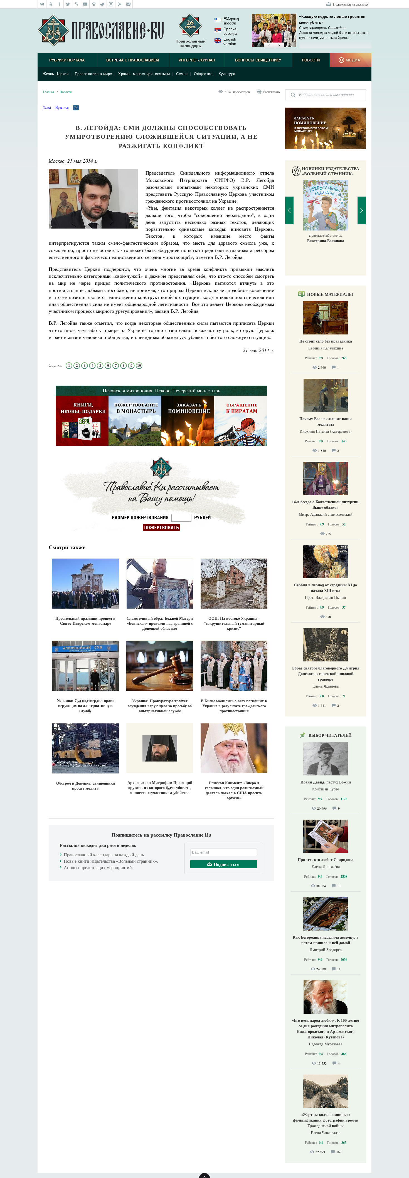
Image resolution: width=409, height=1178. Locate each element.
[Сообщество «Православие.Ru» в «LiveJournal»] (76, 4)
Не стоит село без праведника (325, 341)
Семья (182, 74)
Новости (311, 60)
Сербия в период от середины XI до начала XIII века (325, 587)
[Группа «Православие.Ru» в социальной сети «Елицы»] (94, 4)
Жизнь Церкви (55, 74)
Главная (48, 92)
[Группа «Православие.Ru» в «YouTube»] (85, 4)
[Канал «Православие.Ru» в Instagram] (111, 4)
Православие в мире (93, 74)
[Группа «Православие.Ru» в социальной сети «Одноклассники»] (50, 4)
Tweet (47, 107)
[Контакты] (128, 4)
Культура (227, 74)
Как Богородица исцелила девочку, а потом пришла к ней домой (325, 940)
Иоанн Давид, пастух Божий (325, 782)
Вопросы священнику (258, 60)
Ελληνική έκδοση (231, 20)
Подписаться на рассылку (351, 4)
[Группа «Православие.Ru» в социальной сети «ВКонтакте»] (42, 4)
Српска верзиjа (230, 31)
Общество (203, 74)
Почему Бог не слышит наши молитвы (325, 421)
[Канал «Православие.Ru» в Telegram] (102, 4)
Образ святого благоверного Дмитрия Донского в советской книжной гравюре (325, 673)
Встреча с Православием (132, 60)
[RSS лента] (119, 4)
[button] (269, 46)
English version (229, 41)
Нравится (62, 107)
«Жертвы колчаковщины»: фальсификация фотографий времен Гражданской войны (325, 1120)
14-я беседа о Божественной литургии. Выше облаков (325, 504)
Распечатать (271, 92)
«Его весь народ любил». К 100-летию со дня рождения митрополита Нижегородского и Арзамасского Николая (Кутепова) (325, 1028)
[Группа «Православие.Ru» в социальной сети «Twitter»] (68, 4)
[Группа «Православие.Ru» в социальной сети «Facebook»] (59, 4)
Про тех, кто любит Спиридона (325, 859)
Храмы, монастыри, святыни (144, 74)
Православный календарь (191, 43)
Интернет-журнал (197, 60)
